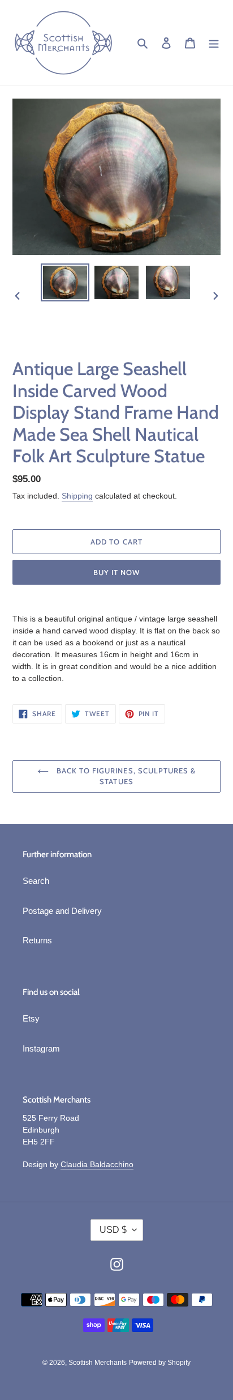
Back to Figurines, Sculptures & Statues (125, 776)
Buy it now (116, 572)
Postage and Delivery (62, 911)
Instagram (41, 1048)
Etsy (31, 1018)
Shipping (77, 495)
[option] (65, 282)
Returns (37, 940)
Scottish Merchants (97, 1363)
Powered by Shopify (160, 1363)
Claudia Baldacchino (97, 1164)
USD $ (113, 1230)
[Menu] (214, 43)
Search (36, 881)
